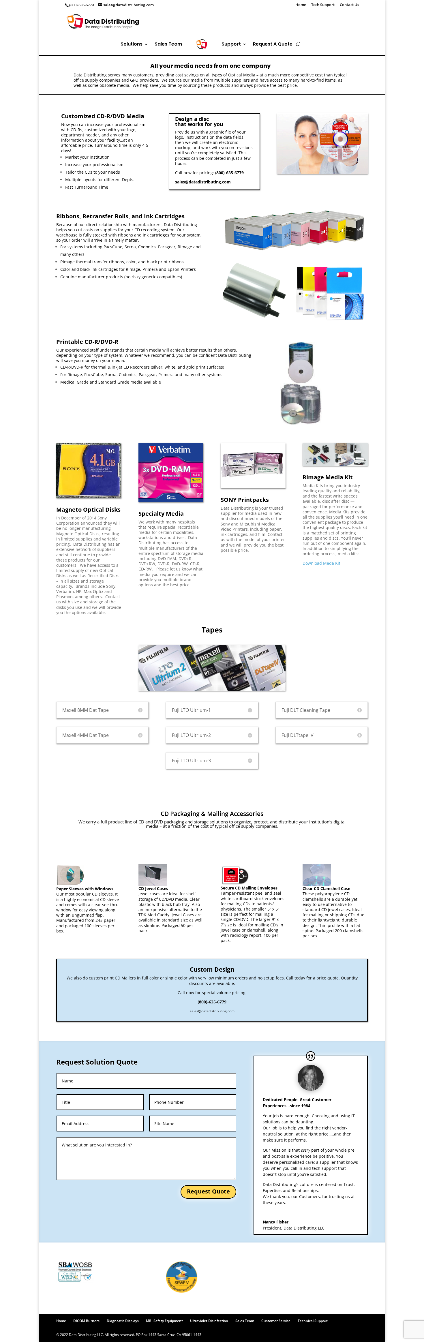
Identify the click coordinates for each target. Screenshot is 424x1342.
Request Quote (208, 1191)
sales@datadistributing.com (203, 182)
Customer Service (275, 1320)
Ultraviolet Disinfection (209, 1320)
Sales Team (275, 21)
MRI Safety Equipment (164, 1320)
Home (300, 5)
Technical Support (313, 1320)
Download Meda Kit (321, 563)
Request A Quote (333, 21)
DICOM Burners (86, 1320)
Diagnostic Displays (123, 1320)
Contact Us (349, 5)
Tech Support (323, 5)
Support (298, 21)
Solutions (245, 21)
